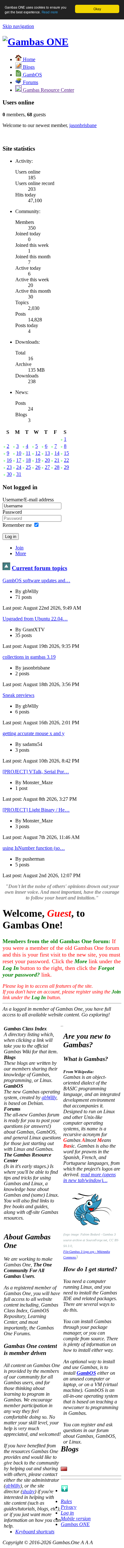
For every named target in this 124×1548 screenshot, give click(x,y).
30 (9, 474)
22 (66, 460)
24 (18, 467)
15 (66, 453)
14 (56, 453)
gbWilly (49, 1097)
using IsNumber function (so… (34, 848)
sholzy (28, 1491)
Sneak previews (18, 695)
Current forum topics (39, 568)
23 (9, 467)
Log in (67, 1513)
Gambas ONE (75, 1524)
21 (56, 460)
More (20, 553)
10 (18, 453)
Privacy (68, 1507)
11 (28, 453)
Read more (50, 12)
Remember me (17, 525)
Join (19, 547)
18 (28, 460)
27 (47, 467)
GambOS (86, 1373)
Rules (66, 1501)
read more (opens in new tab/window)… (89, 1177)
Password (12, 512)
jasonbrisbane (83, 125)
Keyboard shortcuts (34, 1531)
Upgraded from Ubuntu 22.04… (35, 618)
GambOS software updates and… (36, 580)
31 (18, 474)
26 (37, 467)
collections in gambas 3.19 (29, 657)
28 (56, 467)
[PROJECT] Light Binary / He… (36, 810)
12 (37, 453)
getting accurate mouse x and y (34, 733)
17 (18, 460)
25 (28, 467)
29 (66, 467)
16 (9, 460)
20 (47, 460)
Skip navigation (18, 26)
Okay (97, 8)
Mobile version (76, 1518)
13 (47, 453)
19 (37, 460)
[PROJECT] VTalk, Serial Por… (36, 771)
